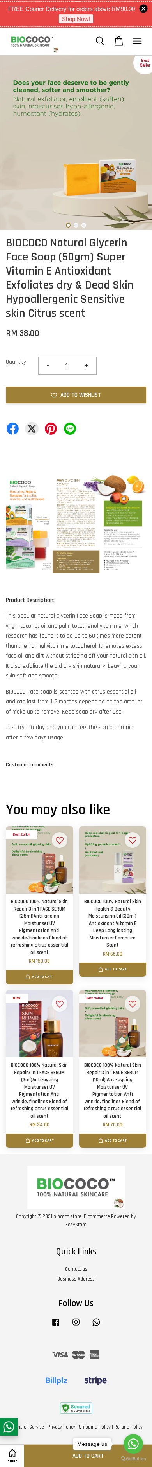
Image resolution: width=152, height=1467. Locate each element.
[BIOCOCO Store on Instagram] (76, 1326)
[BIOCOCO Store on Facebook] (55, 1326)
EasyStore (76, 1224)
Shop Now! (76, 19)
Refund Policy (128, 1427)
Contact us (76, 1269)
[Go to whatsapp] (133, 1444)
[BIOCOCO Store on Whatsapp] (96, 1326)
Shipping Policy (95, 1427)
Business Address (76, 1279)
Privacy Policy (61, 1427)
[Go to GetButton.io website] (133, 1459)
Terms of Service (27, 1427)
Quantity (16, 362)
